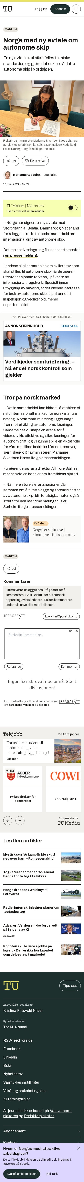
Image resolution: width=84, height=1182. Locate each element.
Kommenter (37, 160)
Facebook (11, 1049)
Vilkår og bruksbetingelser (25, 1091)
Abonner (60, 8)
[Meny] (76, 9)
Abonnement (14, 1131)
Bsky (7, 1065)
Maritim (11, 29)
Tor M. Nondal (15, 1027)
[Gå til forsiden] (7, 9)
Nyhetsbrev (13, 1074)
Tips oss (70, 986)
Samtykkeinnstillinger (21, 1082)
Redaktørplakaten (39, 1116)
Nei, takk (52, 1173)
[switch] (73, 207)
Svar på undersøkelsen (21, 1173)
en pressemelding (21, 255)
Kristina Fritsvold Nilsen (23, 1010)
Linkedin (10, 1057)
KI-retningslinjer (16, 1099)
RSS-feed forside (17, 1040)
